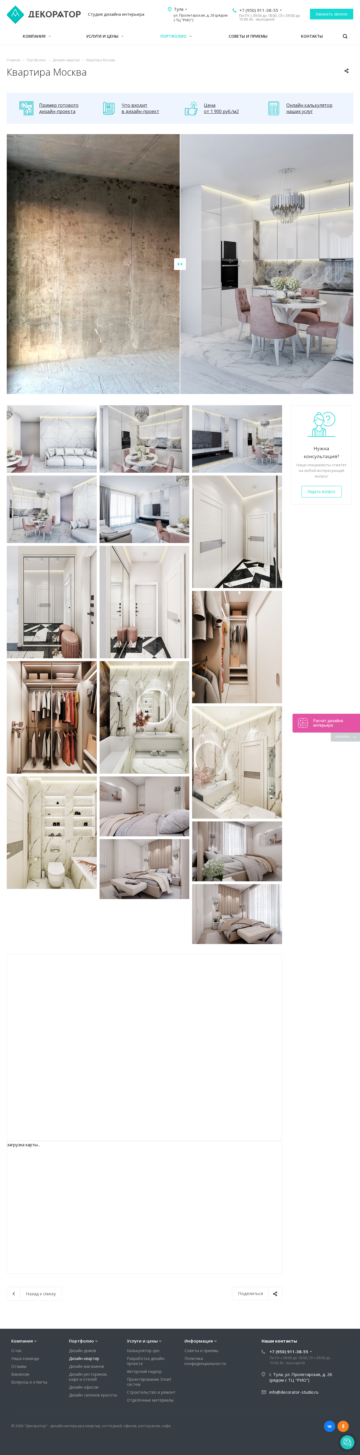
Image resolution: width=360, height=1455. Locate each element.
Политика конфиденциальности (205, 1361)
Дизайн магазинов (86, 1366)
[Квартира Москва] (51, 439)
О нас (16, 1350)
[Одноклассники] (343, 1426)
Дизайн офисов (83, 1387)
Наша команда (25, 1358)
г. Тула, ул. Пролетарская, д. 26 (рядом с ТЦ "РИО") (300, 1377)
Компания (35, 36)
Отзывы (18, 1366)
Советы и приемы (248, 36)
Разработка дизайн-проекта (146, 1361)
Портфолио (174, 36)
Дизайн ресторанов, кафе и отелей (88, 1376)
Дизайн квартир (84, 1358)
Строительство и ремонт (151, 1392)
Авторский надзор (144, 1371)
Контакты (312, 36)
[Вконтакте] (329, 1426)
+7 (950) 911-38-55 (258, 10)
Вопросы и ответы (29, 1382)
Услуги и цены (103, 36)
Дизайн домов (82, 1350)
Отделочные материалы (150, 1400)
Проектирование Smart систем (149, 1382)
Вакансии (20, 1374)
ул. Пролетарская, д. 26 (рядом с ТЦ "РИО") (201, 17)
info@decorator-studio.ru (293, 1392)
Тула (178, 9)
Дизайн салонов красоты (93, 1395)
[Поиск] (345, 36)
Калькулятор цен (143, 1350)
